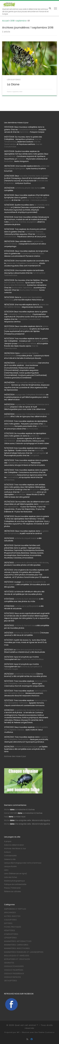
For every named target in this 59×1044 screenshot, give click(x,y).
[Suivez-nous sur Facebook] (32, 1039)
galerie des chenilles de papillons (23, 222)
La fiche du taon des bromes (27, 599)
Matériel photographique (14, 881)
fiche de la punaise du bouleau (29, 650)
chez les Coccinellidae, (27, 343)
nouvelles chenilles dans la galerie (34, 176)
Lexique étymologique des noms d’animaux (22, 863)
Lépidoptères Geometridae (19, 463)
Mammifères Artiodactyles (18, 941)
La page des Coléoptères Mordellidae (30, 394)
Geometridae (9, 156)
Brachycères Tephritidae (22, 287)
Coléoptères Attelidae (34, 232)
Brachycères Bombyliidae (14, 285)
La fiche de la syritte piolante (27, 606)
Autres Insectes (12, 916)
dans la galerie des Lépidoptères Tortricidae (25, 701)
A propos (7, 841)
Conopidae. (34, 455)
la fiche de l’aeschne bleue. (32, 659)
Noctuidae (8, 161)
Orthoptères (10, 981)
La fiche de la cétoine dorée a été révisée (31, 562)
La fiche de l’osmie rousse (25, 674)
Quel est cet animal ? (26, 1025)
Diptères (8, 923)
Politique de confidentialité (15, 884)
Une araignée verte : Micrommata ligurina (32, 820)
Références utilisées (12, 891)
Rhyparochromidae (28, 492)
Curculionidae (10, 475)
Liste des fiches (10, 877)
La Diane (13, 84)
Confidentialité (10, 856)
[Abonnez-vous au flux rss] (27, 1039)
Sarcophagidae (39, 453)
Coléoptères (10, 920)
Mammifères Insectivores (17, 948)
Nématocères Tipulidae (14, 283)
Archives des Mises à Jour (15, 848)
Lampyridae (9, 480)
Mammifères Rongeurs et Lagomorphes (23, 952)
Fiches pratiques (12, 927)
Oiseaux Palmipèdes (13, 970)
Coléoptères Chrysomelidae (19, 314)
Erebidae (21, 159)
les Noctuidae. (32, 429)
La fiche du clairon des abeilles (27, 633)
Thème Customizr (46, 1032)
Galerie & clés (10, 859)
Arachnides (10, 912)
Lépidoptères (10, 938)
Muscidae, (39, 450)
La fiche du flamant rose (25, 625)
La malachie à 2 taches (25, 809)
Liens (6, 870)
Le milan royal (19, 817)
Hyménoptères (11, 934)
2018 (12, 20)
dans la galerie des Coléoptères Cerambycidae (25, 682)
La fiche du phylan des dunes (27, 188)
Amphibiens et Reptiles (15, 909)
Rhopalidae (35, 489)
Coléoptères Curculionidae (29, 319)
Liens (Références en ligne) (15, 873)
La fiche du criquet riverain (26, 538)
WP (18, 1032)
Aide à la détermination (14, 845)
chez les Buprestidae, (40, 341)
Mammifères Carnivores (16, 945)
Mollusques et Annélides (16, 956)
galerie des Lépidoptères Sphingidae (26, 327)
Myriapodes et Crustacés (17, 959)
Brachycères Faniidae (28, 290)
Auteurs (7, 852)
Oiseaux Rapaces (12, 977)
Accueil (5, 20)
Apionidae (24, 132)
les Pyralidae (42, 426)
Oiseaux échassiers (14, 966)
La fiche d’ (27, 747)
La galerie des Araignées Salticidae (29, 710)
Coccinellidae (12, 477)
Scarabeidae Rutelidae (27, 129)
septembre (21, 20)
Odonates (9, 963)
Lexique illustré (10, 866)
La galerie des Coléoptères (26, 363)
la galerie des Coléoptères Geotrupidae (26, 738)
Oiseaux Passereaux (14, 973)
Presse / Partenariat (12, 888)
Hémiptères (9, 930)
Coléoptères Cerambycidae (32, 253)
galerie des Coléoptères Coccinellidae (22, 263)
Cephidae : (34, 200)
